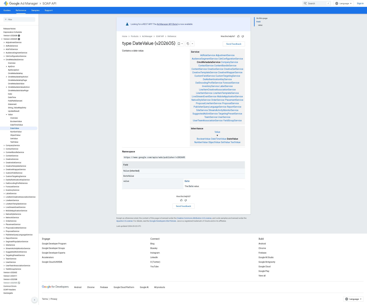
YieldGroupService (232, 120)
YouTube (154, 266)
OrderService (217, 100)
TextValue (235, 142)
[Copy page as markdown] (188, 43)
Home (124, 36)
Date (187, 181)
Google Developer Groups (53, 248)
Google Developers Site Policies (163, 221)
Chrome (262, 248)
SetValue (225, 142)
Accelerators (48, 257)
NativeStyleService (201, 100)
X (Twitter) (155, 262)
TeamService (210, 117)
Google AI (144, 287)
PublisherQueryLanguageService (210, 106)
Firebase (262, 253)
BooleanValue (203, 138)
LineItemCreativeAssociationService (217, 89)
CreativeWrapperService (230, 72)
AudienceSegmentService (205, 58)
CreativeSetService (233, 69)
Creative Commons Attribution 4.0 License (194, 218)
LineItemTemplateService (226, 93)
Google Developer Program (54, 243)
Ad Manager (29, 3)
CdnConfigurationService (230, 58)
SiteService (202, 110)
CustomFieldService (205, 76)
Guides (7, 10)
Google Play (264, 271)
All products (159, 287)
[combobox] (316, 3)
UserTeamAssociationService (208, 120)
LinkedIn (154, 257)
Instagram (155, 253)
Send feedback (233, 44)
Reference (21, 10)
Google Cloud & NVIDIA (52, 262)
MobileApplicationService (230, 96)
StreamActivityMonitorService (223, 110)
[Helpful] (238, 36)
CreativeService (215, 69)
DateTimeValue (218, 138)
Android (262, 243)
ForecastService (231, 82)
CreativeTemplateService (204, 72)
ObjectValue (214, 142)
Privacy (54, 299)
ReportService (234, 106)
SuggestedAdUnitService (205, 113)
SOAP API (49, 3)
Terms (45, 299)
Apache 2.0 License (124, 221)
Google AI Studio (266, 257)
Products (134, 36)
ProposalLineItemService (208, 103)
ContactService (206, 65)
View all (262, 276)
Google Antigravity (267, 262)
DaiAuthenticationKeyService (217, 79)
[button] (18, 39)
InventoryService (210, 86)
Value (217, 132)
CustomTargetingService (227, 76)
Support (49, 10)
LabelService (226, 86)
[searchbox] (19, 19)
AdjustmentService (225, 55)
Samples (35, 10)
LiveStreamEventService (204, 96)
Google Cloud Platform (124, 287)
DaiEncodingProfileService (208, 82)
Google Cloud (265, 266)
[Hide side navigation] (34, 300)
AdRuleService (207, 55)
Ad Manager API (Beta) (167, 24)
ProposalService (230, 103)
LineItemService (204, 93)
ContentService (199, 69)
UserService (224, 117)
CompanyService (229, 62)
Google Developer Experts (53, 253)
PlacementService (234, 100)
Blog (152, 243)
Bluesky (153, 248)
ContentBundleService (225, 65)
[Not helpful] (243, 36)
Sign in (360, 3)
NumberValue (201, 142)
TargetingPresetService (230, 113)
